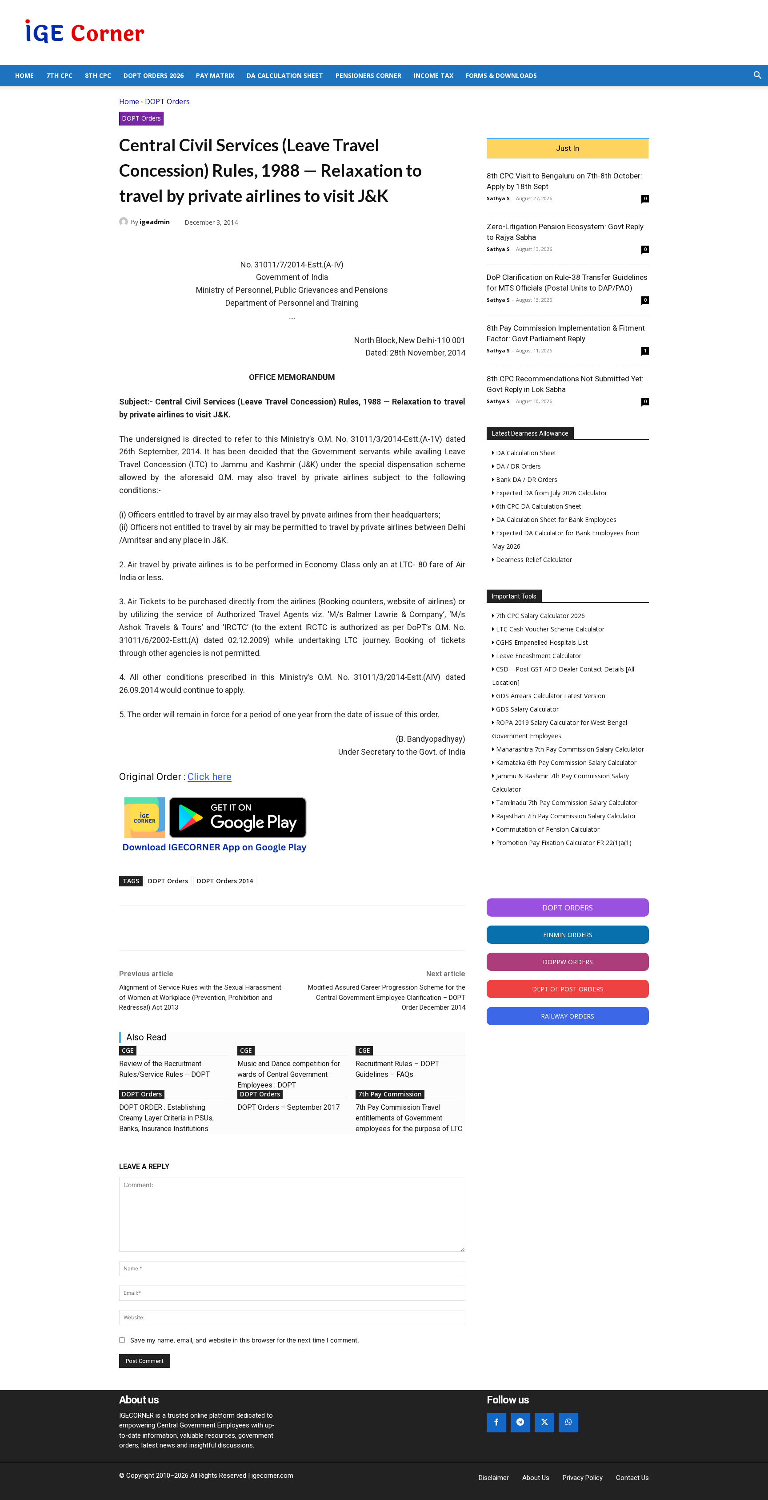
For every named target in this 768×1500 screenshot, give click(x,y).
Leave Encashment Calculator (537, 655)
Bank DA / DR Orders (525, 479)
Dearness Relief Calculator (533, 559)
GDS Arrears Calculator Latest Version (549, 695)
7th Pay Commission (390, 1094)
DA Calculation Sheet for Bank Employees (555, 519)
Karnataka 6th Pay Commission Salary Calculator (565, 762)
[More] (230, 243)
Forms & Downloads (501, 75)
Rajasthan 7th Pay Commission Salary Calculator (565, 816)
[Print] (210, 243)
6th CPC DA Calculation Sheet (537, 506)
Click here (210, 776)
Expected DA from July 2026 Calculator (550, 493)
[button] (757, 76)
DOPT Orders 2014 (225, 881)
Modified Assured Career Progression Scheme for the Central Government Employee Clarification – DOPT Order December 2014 (386, 997)
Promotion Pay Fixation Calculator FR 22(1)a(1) (563, 842)
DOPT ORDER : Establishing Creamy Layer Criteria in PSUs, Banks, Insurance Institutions (166, 1118)
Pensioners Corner (368, 75)
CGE (128, 1050)
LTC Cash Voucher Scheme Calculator (549, 629)
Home (24, 75)
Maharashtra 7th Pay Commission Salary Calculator (569, 749)
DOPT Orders (167, 101)
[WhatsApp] (169, 243)
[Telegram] (189, 243)
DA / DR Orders (517, 466)
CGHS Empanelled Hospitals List (541, 642)
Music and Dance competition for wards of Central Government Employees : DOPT (288, 1074)
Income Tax (433, 75)
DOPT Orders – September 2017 (288, 1107)
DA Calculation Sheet (285, 75)
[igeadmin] (125, 221)
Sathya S (498, 198)
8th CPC (98, 75)
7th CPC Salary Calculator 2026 (539, 615)
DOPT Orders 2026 (154, 75)
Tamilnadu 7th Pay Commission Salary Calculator (565, 802)
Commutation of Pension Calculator (547, 829)
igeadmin (155, 222)
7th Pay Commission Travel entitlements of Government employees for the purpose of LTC (409, 1118)
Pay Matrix (215, 75)
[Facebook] (128, 243)
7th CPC (59, 75)
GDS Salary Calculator (526, 709)
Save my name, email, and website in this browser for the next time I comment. (244, 1340)
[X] (148, 243)
